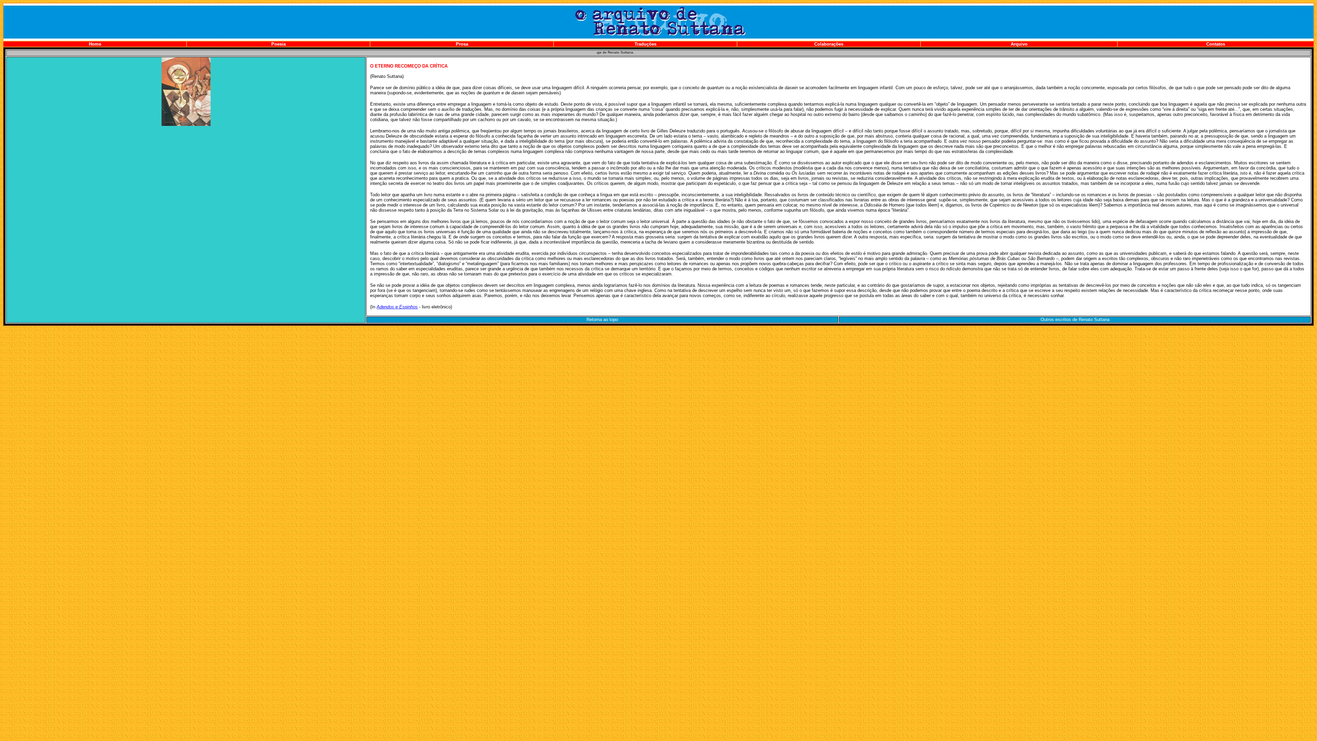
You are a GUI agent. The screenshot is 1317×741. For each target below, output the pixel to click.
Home (95, 44)
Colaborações (828, 44)
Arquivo (1019, 44)
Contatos (1215, 44)
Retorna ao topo (602, 319)
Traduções (645, 44)
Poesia (278, 44)
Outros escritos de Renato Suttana (1075, 319)
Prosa (462, 44)
